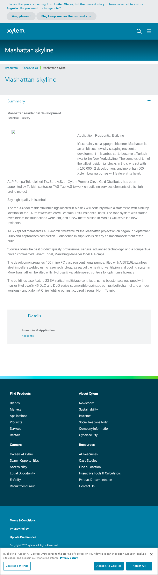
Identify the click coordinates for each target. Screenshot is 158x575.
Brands (15, 403)
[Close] (151, 554)
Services (15, 429)
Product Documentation (95, 480)
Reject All (139, 566)
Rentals (15, 435)
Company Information (94, 429)
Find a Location (90, 467)
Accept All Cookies (108, 566)
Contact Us (87, 486)
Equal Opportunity (22, 473)
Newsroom (86, 403)
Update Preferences (23, 537)
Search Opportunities (24, 460)
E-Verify (15, 480)
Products (16, 422)
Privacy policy (69, 558)
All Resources (88, 454)
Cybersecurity (88, 435)
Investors (85, 416)
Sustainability (88, 409)
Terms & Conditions (23, 520)
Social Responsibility (93, 422)
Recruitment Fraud (23, 486)
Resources (11, 67)
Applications (18, 416)
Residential (28, 335)
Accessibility (18, 467)
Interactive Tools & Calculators (100, 473)
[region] (79, 561)
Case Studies (30, 67)
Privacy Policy (19, 528)
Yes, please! (21, 16)
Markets (15, 409)
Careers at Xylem (21, 454)
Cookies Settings (17, 566)
